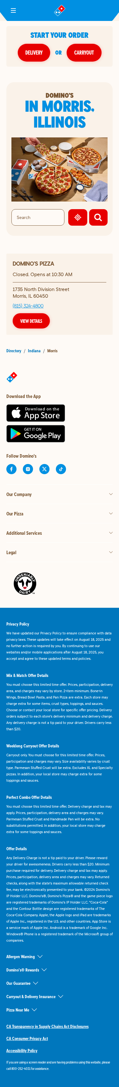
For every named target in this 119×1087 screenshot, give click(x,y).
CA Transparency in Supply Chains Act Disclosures (47, 1026)
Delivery (34, 52)
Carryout (84, 52)
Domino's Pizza (33, 263)
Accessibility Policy (21, 1050)
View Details (31, 321)
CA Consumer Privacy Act (27, 1038)
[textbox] (59, 1065)
